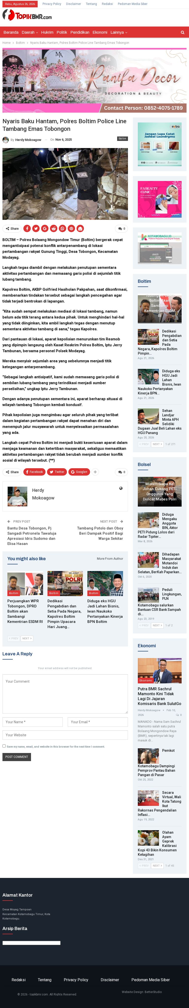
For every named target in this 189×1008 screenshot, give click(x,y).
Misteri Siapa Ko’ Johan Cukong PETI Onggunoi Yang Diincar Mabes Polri (159, 491)
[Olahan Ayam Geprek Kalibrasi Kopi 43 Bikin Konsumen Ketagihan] (148, 838)
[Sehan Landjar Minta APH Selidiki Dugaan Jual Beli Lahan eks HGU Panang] (148, 416)
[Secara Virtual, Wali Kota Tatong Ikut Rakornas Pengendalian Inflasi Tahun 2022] (148, 798)
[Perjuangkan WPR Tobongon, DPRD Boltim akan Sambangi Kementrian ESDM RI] (25, 583)
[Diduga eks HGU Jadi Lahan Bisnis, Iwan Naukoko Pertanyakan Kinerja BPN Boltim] (105, 583)
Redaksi (107, 4)
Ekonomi (100, 32)
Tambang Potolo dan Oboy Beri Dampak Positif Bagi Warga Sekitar (100, 533)
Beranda (10, 32)
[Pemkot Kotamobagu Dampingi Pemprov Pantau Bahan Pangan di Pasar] (148, 756)
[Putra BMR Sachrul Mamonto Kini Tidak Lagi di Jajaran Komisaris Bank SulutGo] (160, 670)
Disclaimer (73, 4)
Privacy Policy (52, 4)
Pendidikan (79, 32)
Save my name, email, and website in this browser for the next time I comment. (56, 746)
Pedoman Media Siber (132, 4)
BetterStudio (153, 992)
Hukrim (47, 32)
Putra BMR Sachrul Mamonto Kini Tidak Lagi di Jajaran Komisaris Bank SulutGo (159, 696)
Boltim (122, 138)
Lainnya (117, 32)
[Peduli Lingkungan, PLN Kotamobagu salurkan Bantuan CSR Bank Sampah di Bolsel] (148, 595)
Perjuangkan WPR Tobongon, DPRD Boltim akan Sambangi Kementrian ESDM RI (159, 303)
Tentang (91, 4)
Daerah (28, 32)
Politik (62, 32)
